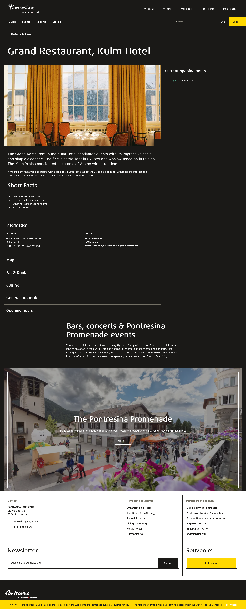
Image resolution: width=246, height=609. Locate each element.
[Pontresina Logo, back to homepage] (23, 8)
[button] (12, 21)
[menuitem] (26, 21)
